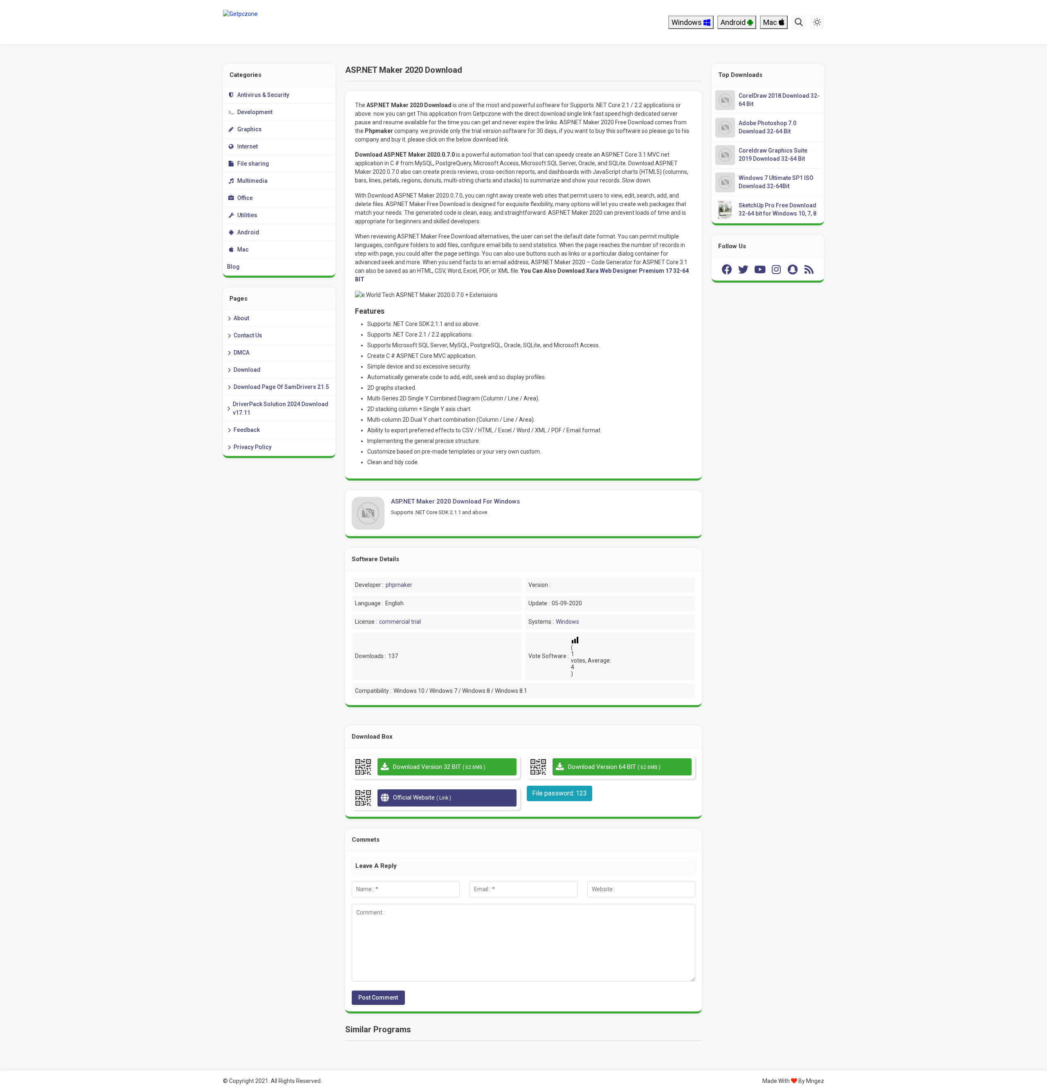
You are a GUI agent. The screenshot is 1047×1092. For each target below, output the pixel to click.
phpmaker (399, 585)
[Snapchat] (792, 269)
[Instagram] (776, 269)
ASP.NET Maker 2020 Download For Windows (455, 501)
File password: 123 (559, 793)
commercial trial (400, 621)
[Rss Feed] (809, 269)
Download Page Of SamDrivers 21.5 (281, 387)
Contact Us (248, 335)
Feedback (247, 430)
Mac (771, 22)
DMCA (241, 352)
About (241, 318)
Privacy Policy (253, 447)
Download (247, 369)
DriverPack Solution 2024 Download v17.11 (280, 408)
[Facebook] (727, 269)
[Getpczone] (277, 22)
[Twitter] (743, 269)
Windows (687, 22)
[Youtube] (760, 269)
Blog (233, 266)
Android (734, 22)
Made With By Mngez (793, 1081)
